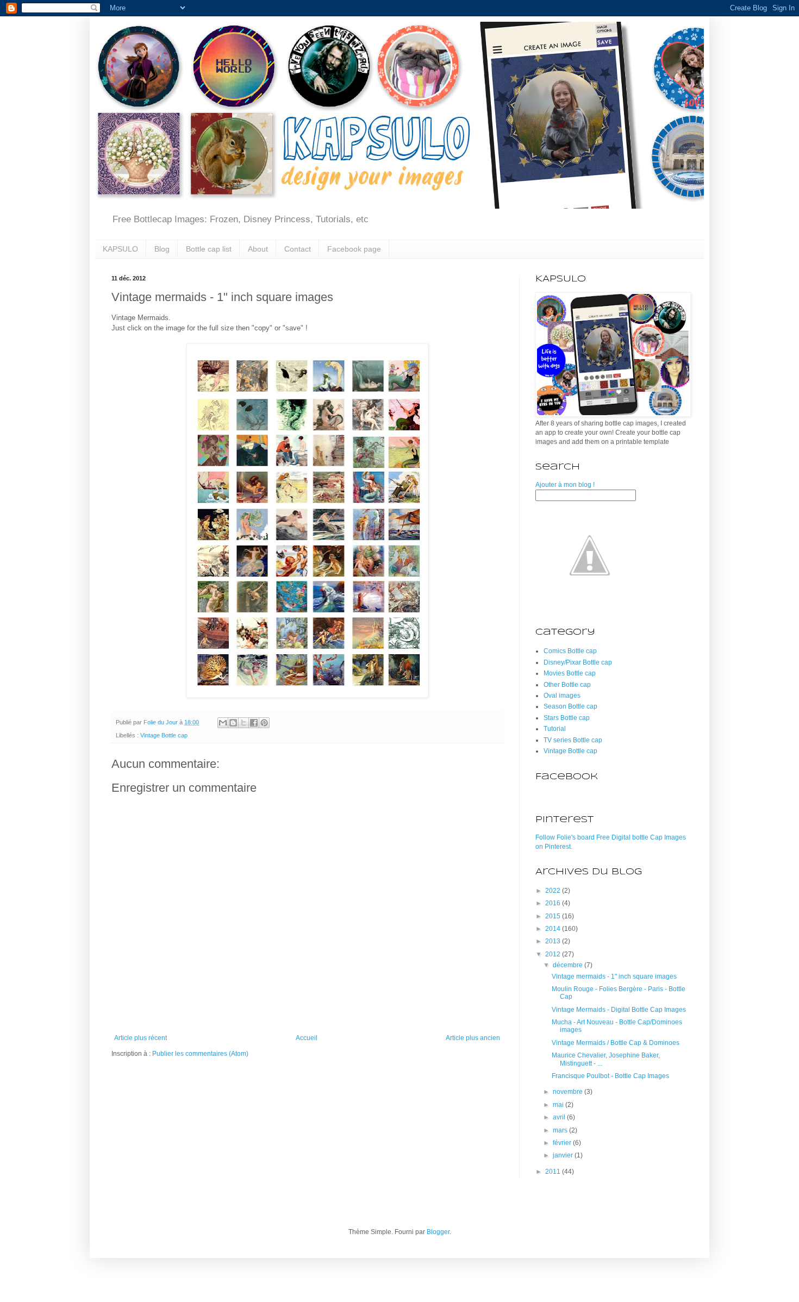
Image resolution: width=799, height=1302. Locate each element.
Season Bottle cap (570, 706)
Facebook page (354, 249)
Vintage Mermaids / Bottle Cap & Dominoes (615, 1043)
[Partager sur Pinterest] (264, 722)
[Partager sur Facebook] (253, 722)
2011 (553, 1171)
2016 (553, 903)
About (258, 249)
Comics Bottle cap (570, 651)
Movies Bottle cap (570, 673)
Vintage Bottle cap (164, 735)
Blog (162, 249)
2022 (553, 890)
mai (559, 1105)
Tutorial (555, 729)
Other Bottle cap (567, 684)
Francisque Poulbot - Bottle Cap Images (610, 1076)
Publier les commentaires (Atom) (200, 1053)
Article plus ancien (473, 1038)
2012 (553, 954)
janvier (564, 1155)
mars (561, 1130)
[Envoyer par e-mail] (222, 722)
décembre (568, 965)
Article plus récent (140, 1038)
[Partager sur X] (243, 722)
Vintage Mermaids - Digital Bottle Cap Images (619, 1009)
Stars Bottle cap (567, 718)
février (563, 1143)
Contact (297, 249)
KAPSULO (120, 249)
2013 (553, 941)
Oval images (562, 695)
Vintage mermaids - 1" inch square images (614, 976)
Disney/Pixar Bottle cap (578, 662)
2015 (553, 916)
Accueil (306, 1038)
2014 (553, 928)
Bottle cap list (209, 249)
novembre (568, 1092)
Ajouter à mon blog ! (565, 485)
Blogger (438, 1232)
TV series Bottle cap (573, 740)
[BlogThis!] (233, 722)
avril (560, 1117)
